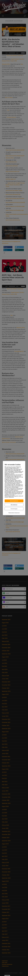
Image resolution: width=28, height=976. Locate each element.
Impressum (17, 512)
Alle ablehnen (14, 504)
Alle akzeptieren (14, 500)
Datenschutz (11, 512)
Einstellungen (14, 508)
